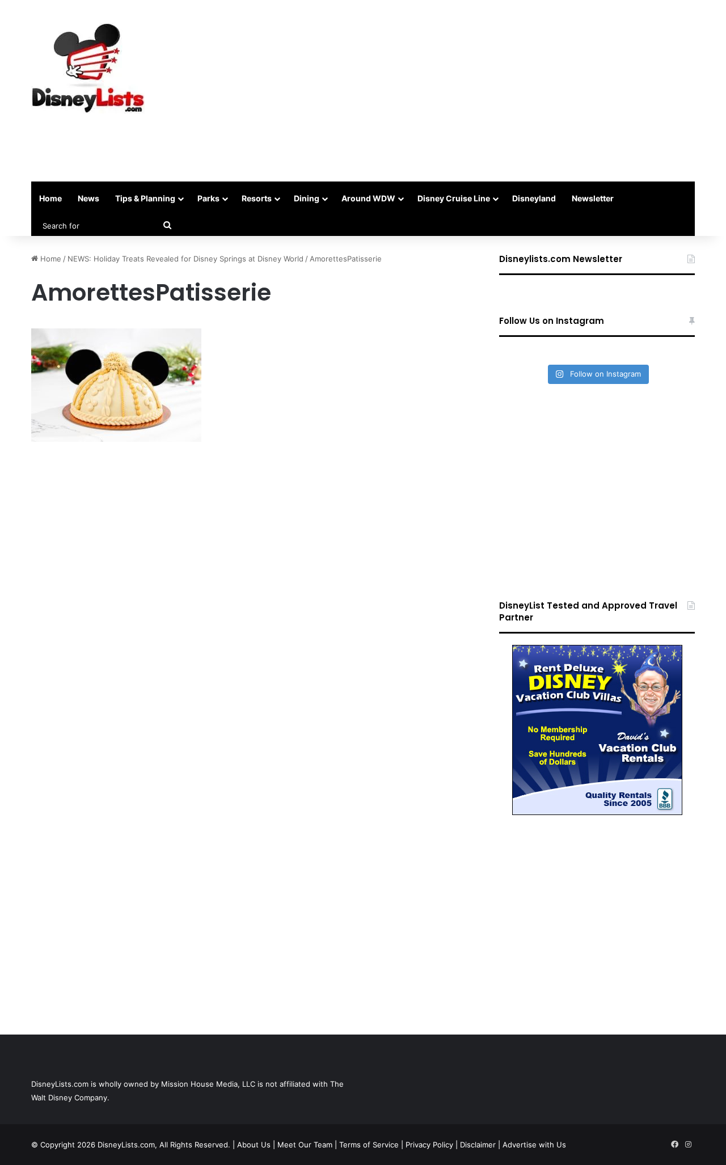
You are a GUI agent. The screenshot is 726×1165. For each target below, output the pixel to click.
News (88, 198)
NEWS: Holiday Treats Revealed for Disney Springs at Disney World (185, 258)
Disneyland (534, 198)
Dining (306, 198)
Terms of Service (369, 1144)
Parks (208, 198)
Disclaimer (478, 1144)
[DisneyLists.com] (88, 68)
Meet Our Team (304, 1144)
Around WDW (368, 198)
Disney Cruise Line (453, 198)
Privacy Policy (429, 1144)
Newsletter (593, 198)
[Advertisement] (476, 90)
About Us (254, 1144)
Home (50, 198)
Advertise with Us (534, 1144)
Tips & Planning (145, 198)
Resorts (257, 198)
